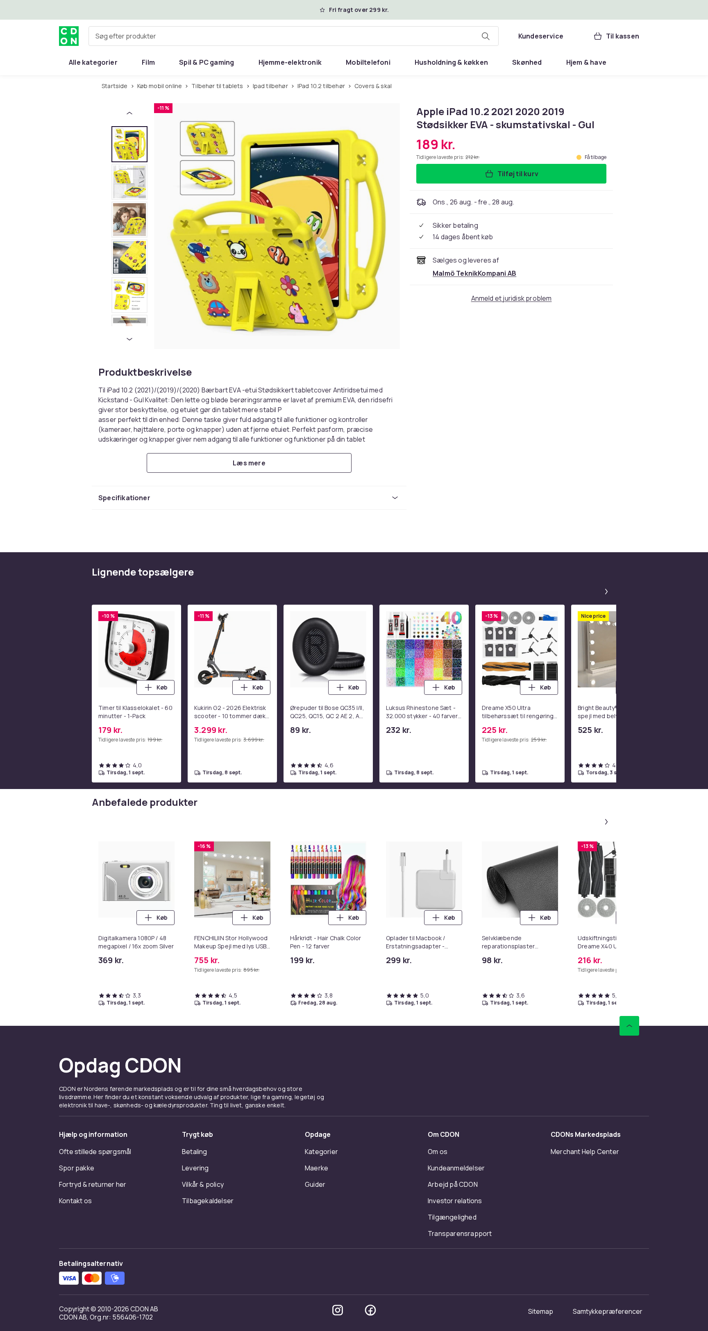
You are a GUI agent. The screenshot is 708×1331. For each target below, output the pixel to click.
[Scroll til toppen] (629, 1026)
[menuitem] (93, 62)
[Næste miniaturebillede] (129, 339)
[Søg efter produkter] (485, 36)
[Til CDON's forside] (69, 36)
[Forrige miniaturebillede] (129, 113)
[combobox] (293, 36)
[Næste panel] (606, 591)
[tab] (129, 144)
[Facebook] (370, 1310)
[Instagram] (337, 1310)
